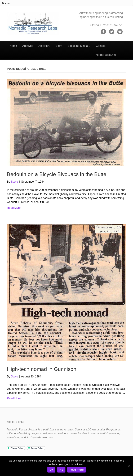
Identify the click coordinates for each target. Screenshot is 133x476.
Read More (14, 207)
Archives (27, 45)
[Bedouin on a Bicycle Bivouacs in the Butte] (66, 122)
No (61, 469)
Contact (100, 45)
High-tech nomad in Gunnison (41, 369)
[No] (128, 466)
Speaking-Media (78, 45)
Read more (76, 469)
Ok (51, 469)
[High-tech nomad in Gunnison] (66, 292)
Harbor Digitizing (106, 54)
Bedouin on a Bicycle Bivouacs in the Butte (56, 174)
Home (13, 45)
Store (59, 45)
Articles (43, 45)
